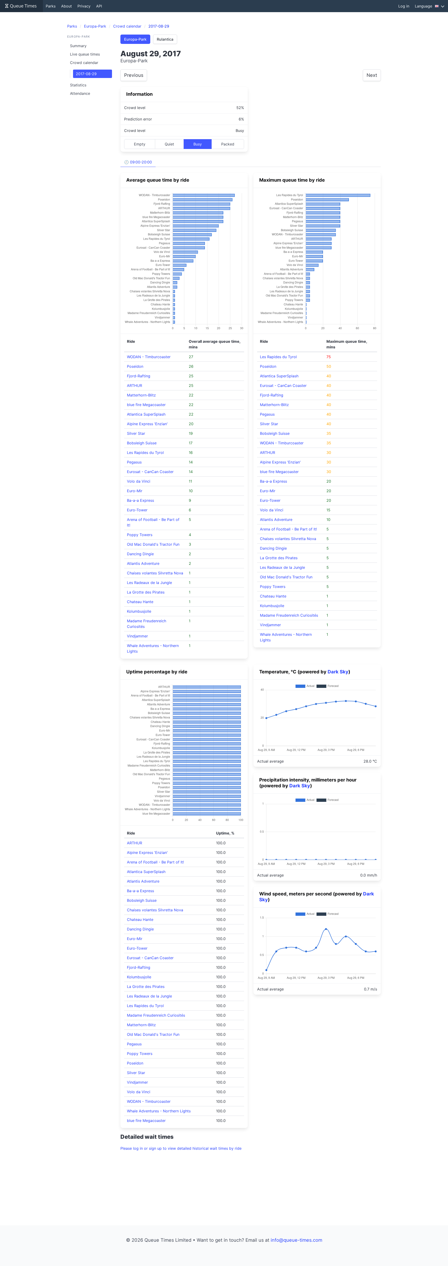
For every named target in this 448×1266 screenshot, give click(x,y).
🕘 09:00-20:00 (138, 162)
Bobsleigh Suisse (142, 443)
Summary (78, 45)
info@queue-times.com (296, 1240)
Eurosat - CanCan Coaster (150, 471)
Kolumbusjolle (139, 611)
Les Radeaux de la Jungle (149, 582)
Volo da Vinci (138, 481)
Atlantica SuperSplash (146, 414)
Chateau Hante (140, 601)
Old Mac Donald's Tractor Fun (153, 544)
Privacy (84, 6)
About (66, 6)
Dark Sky (338, 672)
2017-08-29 (86, 73)
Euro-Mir (134, 490)
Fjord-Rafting (138, 376)
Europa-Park (135, 39)
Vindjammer (137, 636)
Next (372, 75)
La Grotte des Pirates (145, 592)
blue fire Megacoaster (146, 404)
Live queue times (85, 54)
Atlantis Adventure (143, 563)
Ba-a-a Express (140, 500)
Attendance (80, 93)
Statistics (78, 85)
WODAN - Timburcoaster (149, 356)
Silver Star (136, 433)
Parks (51, 6)
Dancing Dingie (140, 554)
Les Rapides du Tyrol (145, 452)
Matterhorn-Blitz (141, 395)
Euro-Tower (137, 510)
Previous (133, 75)
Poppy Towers (139, 534)
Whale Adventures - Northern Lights (159, 1111)
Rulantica (165, 39)
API (99, 6)
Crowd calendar (84, 62)
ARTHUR (134, 385)
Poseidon (135, 366)
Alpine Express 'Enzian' (147, 423)
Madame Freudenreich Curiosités (289, 615)
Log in (403, 6)
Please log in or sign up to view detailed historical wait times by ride (181, 1148)
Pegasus (134, 462)
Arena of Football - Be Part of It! (288, 529)
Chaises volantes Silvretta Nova (155, 573)
